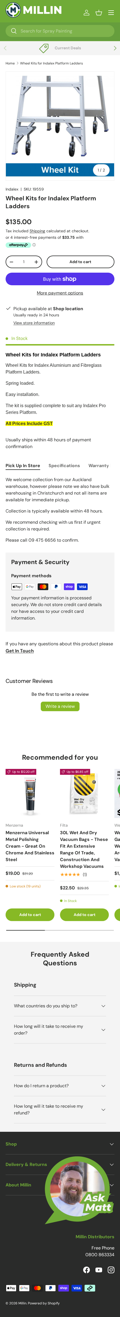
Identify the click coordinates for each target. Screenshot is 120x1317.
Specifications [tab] (64, 466)
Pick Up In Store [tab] (23, 466)
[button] (99, 12)
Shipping (37, 230)
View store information (34, 322)
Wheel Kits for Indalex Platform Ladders (51, 63)
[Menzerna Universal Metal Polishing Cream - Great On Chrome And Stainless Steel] (30, 793)
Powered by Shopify (44, 1303)
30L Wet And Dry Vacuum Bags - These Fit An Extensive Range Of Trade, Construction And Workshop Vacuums (84, 849)
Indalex (12, 189)
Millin (22, 1303)
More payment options (60, 293)
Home (10, 63)
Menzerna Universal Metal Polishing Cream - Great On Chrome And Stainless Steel (30, 846)
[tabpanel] (60, 510)
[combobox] (60, 31)
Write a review (60, 706)
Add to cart (80, 261)
